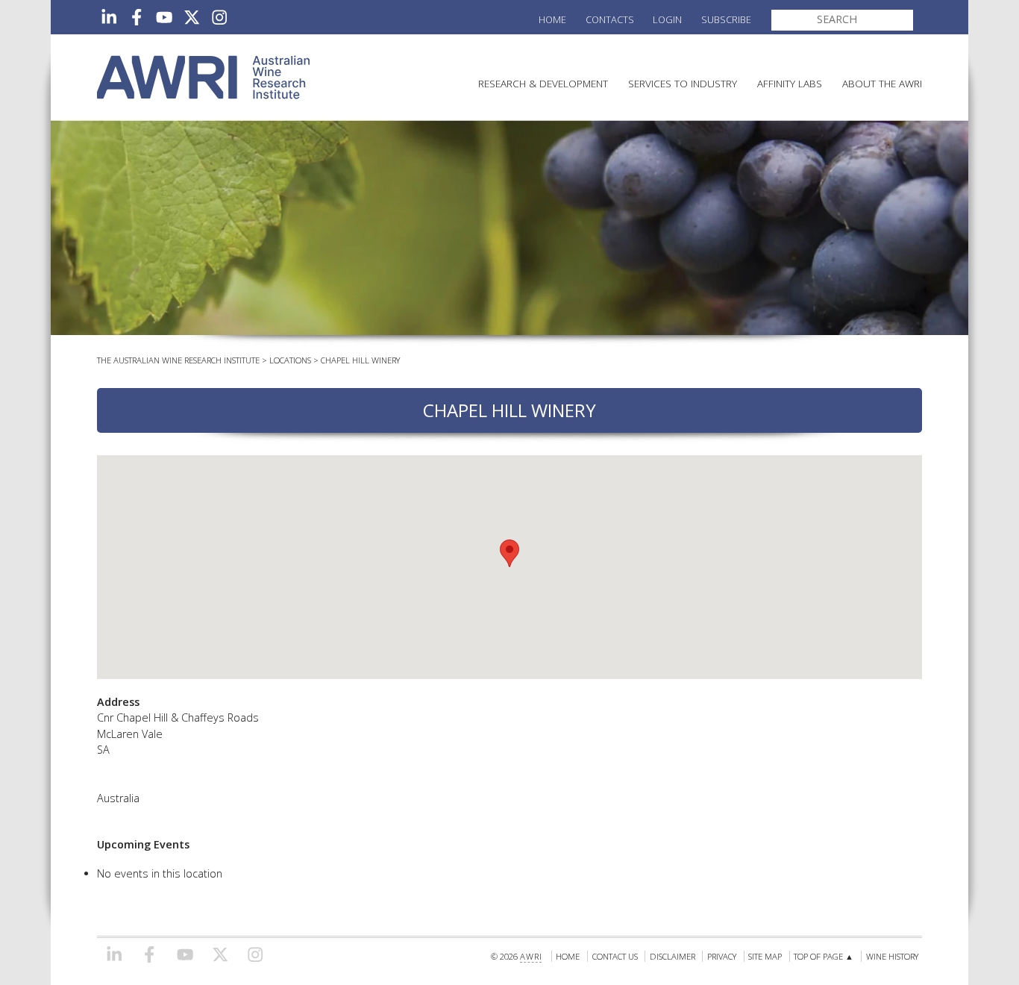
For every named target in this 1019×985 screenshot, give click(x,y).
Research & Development (543, 83)
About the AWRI (882, 83)
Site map (765, 956)
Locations (290, 360)
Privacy (721, 956)
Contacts (610, 19)
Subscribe (726, 19)
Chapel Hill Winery (360, 360)
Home (552, 19)
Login (667, 19)
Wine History (892, 956)
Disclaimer (672, 956)
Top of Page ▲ (823, 956)
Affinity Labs (789, 83)
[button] (509, 553)
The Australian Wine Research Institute (178, 360)
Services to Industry (682, 83)
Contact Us (615, 956)
